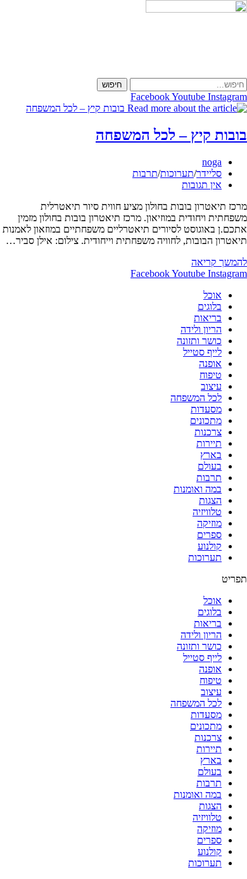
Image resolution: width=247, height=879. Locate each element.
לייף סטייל (202, 352)
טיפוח (211, 374)
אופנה (210, 363)
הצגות (210, 500)
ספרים (209, 534)
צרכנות (208, 432)
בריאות (208, 317)
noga (212, 162)
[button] (123, 579)
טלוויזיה (207, 511)
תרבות (145, 173)
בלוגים (210, 306)
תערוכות (177, 173)
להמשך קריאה (219, 262)
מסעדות (206, 409)
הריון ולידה (201, 329)
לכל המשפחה (196, 397)
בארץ (211, 454)
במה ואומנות (198, 489)
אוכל (212, 295)
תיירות (209, 443)
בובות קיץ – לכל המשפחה (171, 135)
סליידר (209, 173)
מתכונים (206, 420)
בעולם (210, 466)
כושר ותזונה (199, 340)
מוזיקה (209, 523)
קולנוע (210, 546)
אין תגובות (202, 184)
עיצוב (211, 386)
